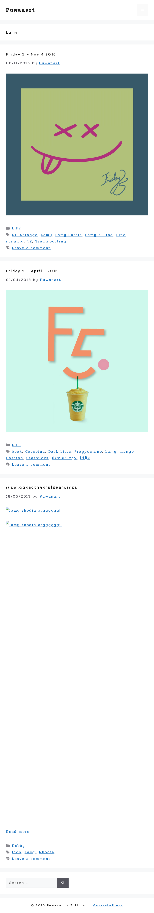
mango (127, 451)
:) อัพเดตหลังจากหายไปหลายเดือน (42, 487)
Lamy (46, 235)
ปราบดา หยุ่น (64, 458)
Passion (14, 458)
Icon (16, 852)
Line (121, 235)
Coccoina (35, 451)
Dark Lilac (59, 451)
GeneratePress (108, 905)
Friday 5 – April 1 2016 (32, 271)
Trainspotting (50, 241)
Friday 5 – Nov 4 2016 (31, 54)
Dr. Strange (25, 235)
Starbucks (37, 458)
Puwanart (20, 10)
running (15, 241)
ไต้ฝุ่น (85, 458)
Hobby (18, 845)
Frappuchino (88, 451)
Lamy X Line (99, 235)
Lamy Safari (68, 235)
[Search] (63, 883)
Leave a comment (31, 248)
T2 (29, 241)
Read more (18, 831)
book (17, 451)
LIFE (16, 228)
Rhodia (46, 852)
